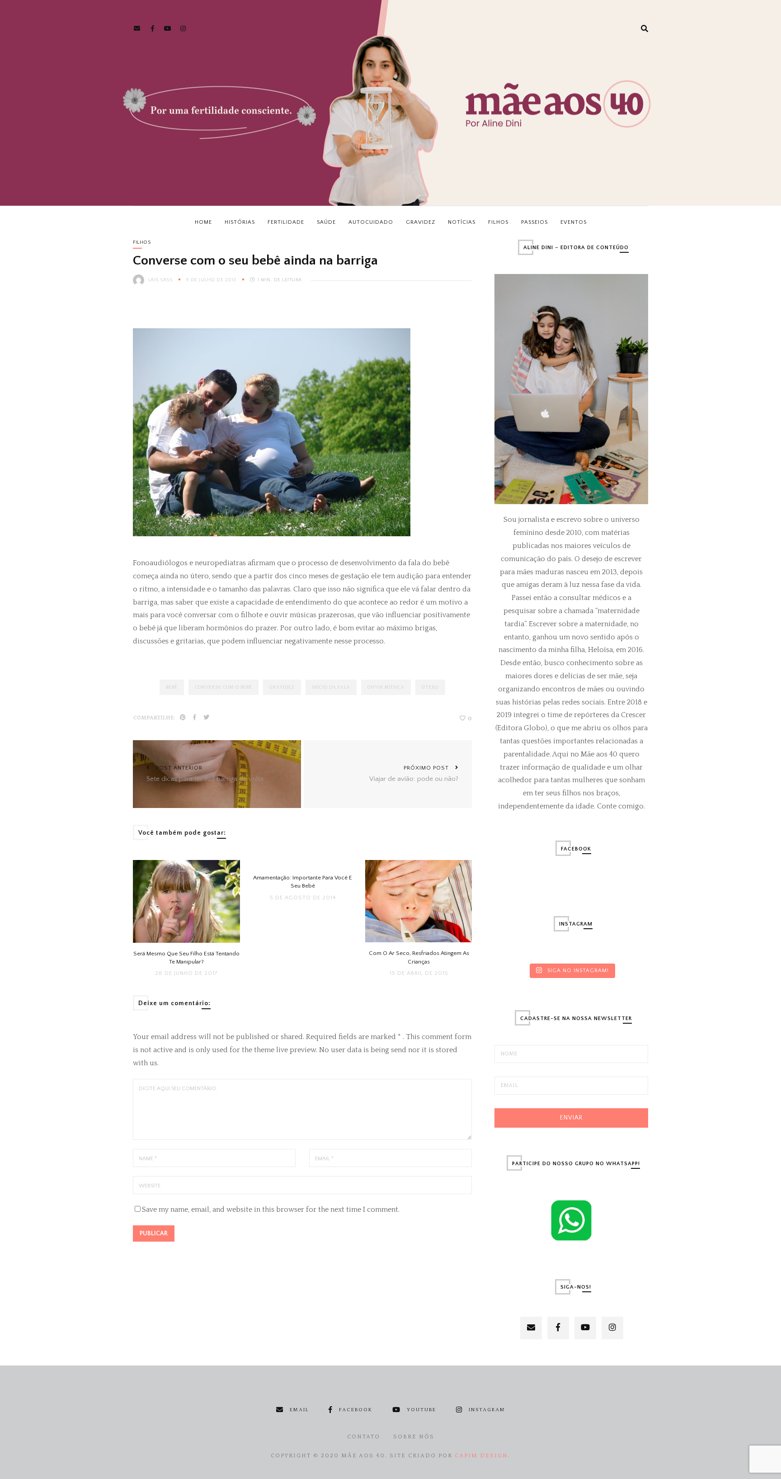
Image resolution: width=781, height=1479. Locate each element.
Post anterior (204, 774)
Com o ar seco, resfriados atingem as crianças (419, 957)
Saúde (326, 222)
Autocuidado (370, 222)
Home (203, 222)
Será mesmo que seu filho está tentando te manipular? (186, 957)
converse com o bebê (223, 687)
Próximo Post (413, 774)
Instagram (487, 1410)
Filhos (498, 222)
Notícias (461, 222)
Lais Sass (160, 280)
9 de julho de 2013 (212, 280)
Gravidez (420, 222)
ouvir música (386, 687)
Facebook (355, 1410)
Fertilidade (286, 222)
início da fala (331, 687)
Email (299, 1410)
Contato (363, 1436)
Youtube (421, 1410)
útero (430, 687)
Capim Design (481, 1455)
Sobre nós (413, 1436)
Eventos (573, 222)
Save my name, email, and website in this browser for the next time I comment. (271, 1209)
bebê (172, 687)
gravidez (282, 687)
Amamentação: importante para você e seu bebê (302, 881)
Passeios (534, 222)
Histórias (240, 222)
